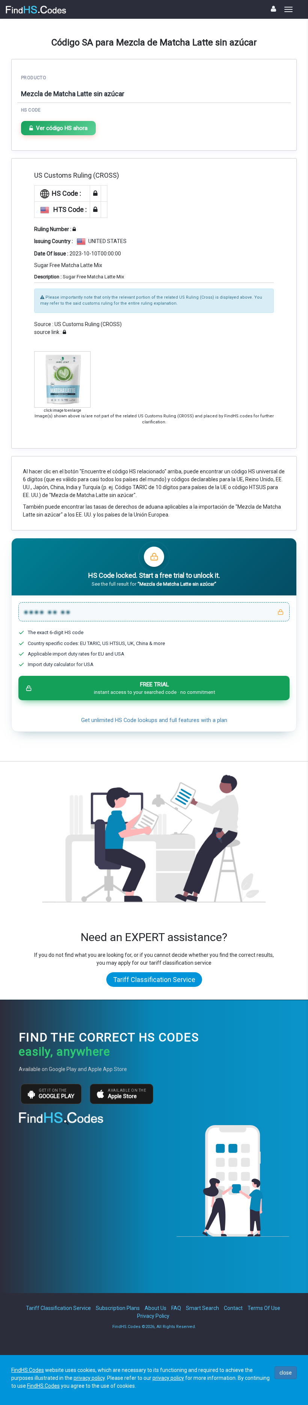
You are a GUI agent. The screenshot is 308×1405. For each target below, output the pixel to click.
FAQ (176, 1308)
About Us (155, 1308)
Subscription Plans (118, 1308)
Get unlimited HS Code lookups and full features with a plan (154, 720)
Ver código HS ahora (62, 128)
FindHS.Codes (27, 1370)
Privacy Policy (153, 1316)
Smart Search (202, 1308)
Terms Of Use (264, 1308)
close (285, 1373)
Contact (233, 1308)
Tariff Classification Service (154, 980)
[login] (273, 9)
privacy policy (89, 1378)
